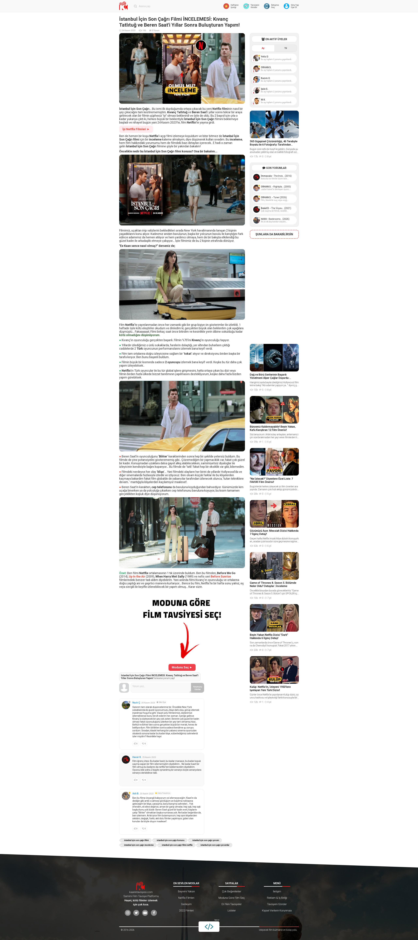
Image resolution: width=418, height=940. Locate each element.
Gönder (197, 688)
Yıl (285, 48)
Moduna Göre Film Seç (231, 897)
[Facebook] (154, 913)
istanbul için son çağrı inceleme (139, 845)
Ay (263, 48)
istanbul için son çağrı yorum (205, 840)
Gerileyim (186, 904)
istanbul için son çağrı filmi (136, 840)
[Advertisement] (274, 290)
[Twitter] (136, 913)
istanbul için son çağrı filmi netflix (177, 845)
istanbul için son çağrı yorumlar (215, 845)
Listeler (232, 910)
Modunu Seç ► (182, 667)
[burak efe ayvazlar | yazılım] (209, 926)
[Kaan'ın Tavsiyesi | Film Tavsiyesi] (124, 6)
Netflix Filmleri (186, 897)
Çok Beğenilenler (231, 891)
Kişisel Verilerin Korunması (277, 910)
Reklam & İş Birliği (277, 897)
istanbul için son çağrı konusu (170, 840)
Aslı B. (135, 793)
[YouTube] (145, 913)
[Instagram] (128, 913)
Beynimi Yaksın (186, 891)
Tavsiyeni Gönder (277, 904)
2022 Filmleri (186, 910)
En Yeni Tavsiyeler (232, 904)
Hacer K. (137, 757)
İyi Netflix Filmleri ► (136, 129)
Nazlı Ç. (136, 702)
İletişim (277, 891)
